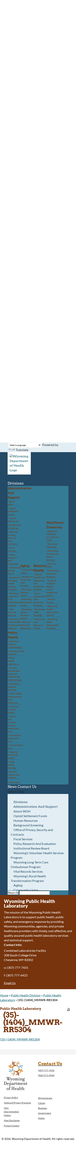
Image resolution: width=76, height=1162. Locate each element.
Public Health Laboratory (13, 660)
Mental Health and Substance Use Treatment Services (39, 582)
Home (4, 995)
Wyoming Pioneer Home (25, 592)
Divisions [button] (16, 483)
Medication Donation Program (52, 573)
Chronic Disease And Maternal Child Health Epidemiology (15, 673)
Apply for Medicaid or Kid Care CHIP (52, 536)
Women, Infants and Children (13, 774)
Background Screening (14, 526)
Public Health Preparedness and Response (15, 698)
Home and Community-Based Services (52, 555)
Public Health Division (26, 995)
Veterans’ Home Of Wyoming (25, 625)
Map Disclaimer (12, 1120)
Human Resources (13, 520)
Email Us (10, 983)
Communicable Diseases (16, 653)
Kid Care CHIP (51, 565)
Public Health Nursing (12, 764)
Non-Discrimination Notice (11, 1111)
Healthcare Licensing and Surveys (26, 581)
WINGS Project (50, 601)
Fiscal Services (12, 549)
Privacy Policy (11, 1097)
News (12, 787)
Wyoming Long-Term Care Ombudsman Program (29, 864)
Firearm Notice (11, 1125)
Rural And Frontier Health (13, 709)
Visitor (41, 1118)
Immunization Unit (15, 747)
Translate (22, 450)
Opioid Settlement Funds (13, 511)
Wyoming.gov (45, 1098)
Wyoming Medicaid (51, 545)
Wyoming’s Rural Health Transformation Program (16, 624)
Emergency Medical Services (14, 686)
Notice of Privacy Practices (17, 1102)
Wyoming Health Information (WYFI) (52, 611)
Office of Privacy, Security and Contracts (13, 537)
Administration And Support (35, 806)
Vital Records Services (12, 612)
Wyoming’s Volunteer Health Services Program (14, 583)
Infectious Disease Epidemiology (15, 644)
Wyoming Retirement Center (26, 602)
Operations (14, 782)
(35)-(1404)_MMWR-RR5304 (20, 1039)
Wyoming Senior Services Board (25, 614)
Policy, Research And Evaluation (13, 559)
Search (13, 892)
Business (42, 1108)
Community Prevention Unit (14, 738)
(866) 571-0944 (46, 1075)
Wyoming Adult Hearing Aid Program (52, 624)
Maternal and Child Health (13, 755)
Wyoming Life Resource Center (39, 624)
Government (44, 1113)
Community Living (27, 571)
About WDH (11, 503)
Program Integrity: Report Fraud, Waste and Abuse (51, 588)
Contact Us (27, 787)
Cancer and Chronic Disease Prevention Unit (13, 724)
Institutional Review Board (14, 570)
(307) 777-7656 (46, 1070)
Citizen (41, 1103)
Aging (24, 565)
